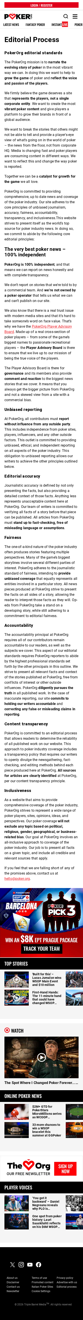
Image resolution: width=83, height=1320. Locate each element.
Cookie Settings (41, 1291)
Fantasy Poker (35, 24)
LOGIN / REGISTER (41, 5)
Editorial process (67, 1286)
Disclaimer (13, 1282)
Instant (60, 24)
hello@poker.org (17, 879)
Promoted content (42, 1282)
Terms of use (39, 1277)
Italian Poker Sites (42, 1286)
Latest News (11, 24)
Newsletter (13, 1291)
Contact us (13, 1286)
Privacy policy (65, 1277)
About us (12, 1277)
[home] (15, 16)
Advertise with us (67, 1282)
